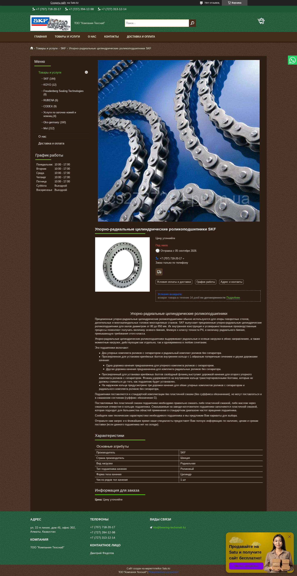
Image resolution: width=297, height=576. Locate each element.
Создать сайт (58, 2)
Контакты (111, 36)
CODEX (48, 106)
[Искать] (192, 23)
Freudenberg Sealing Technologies (63, 90)
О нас (92, 36)
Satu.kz (166, 568)
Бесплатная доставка (159, 271)
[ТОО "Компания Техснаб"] (50, 23)
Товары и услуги (67, 36)
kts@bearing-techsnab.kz (169, 527)
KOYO (47, 84)
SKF (63, 48)
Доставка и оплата (141, 36)
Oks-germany (51, 122)
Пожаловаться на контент (164, 572)
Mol (45, 128)
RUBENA (48, 100)
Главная (40, 36)
